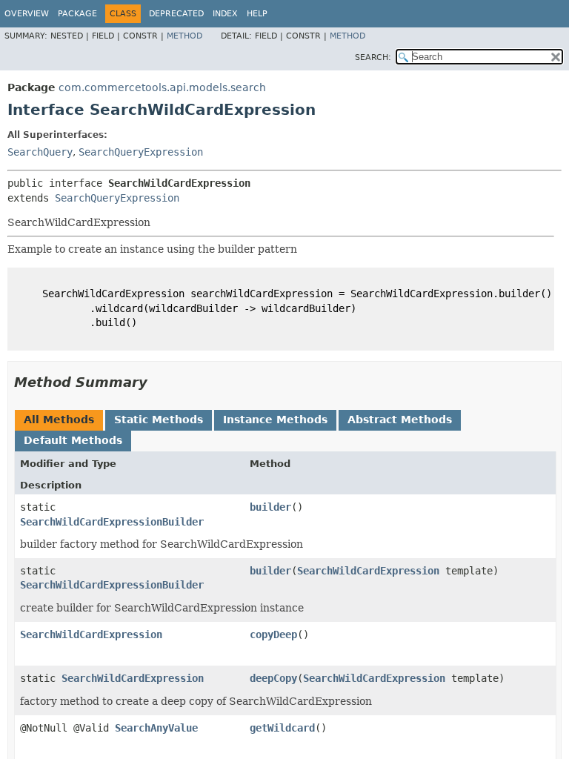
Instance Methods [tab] (275, 419)
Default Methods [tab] (73, 440)
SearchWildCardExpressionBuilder (112, 522)
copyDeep (273, 634)
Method (184, 36)
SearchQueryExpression (141, 152)
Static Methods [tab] (158, 419)
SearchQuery (40, 152)
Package (77, 14)
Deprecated (176, 14)
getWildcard (282, 728)
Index (225, 14)
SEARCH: (373, 57)
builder (270, 507)
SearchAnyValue (156, 728)
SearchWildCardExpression (368, 571)
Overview (26, 14)
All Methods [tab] (59, 419)
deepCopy (273, 678)
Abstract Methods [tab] (399, 419)
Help (257, 14)
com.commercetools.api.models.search (162, 87)
